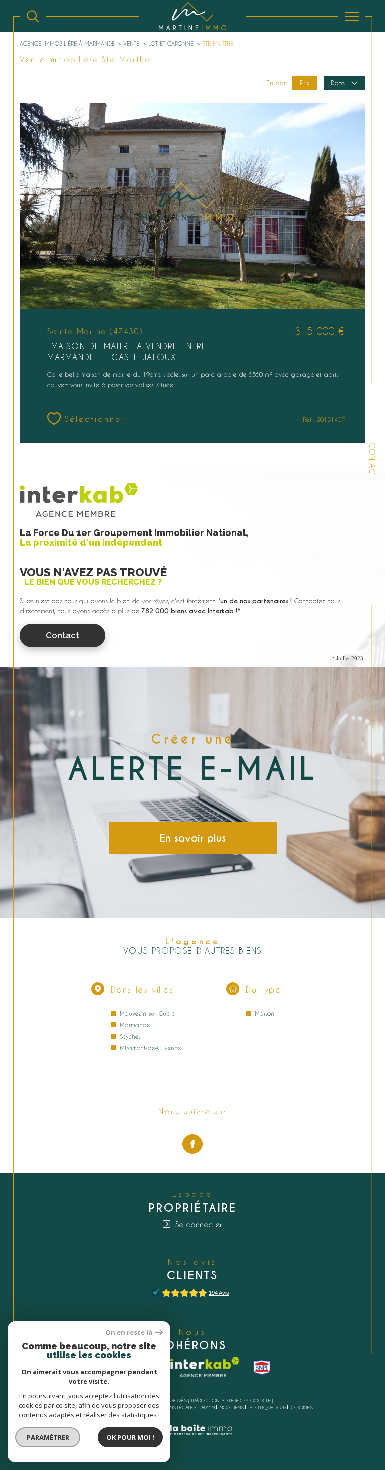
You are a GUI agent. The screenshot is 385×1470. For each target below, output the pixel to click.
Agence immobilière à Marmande (67, 43)
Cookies (302, 1407)
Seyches (130, 1036)
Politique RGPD (267, 1407)
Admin (208, 1407)
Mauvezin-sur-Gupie (147, 1013)
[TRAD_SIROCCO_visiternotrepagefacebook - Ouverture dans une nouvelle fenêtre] (192, 1144)
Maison (264, 1013)
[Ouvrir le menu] (351, 16)
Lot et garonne (171, 43)
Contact (372, 460)
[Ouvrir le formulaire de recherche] (32, 16)
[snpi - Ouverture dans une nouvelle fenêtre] (261, 1367)
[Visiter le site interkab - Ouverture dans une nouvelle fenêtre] (205, 1367)
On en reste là (128, 1333)
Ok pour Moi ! (130, 1437)
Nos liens (232, 1407)
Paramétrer (48, 1437)
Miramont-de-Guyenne (150, 1048)
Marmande (135, 1025)
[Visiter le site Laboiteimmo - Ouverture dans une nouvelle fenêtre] (192, 1440)
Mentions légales (174, 1407)
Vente (131, 43)
